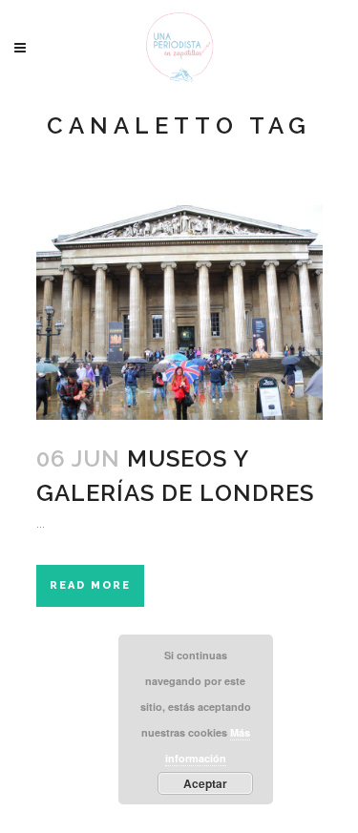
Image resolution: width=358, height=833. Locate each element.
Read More (90, 585)
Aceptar (205, 783)
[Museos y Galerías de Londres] (179, 312)
